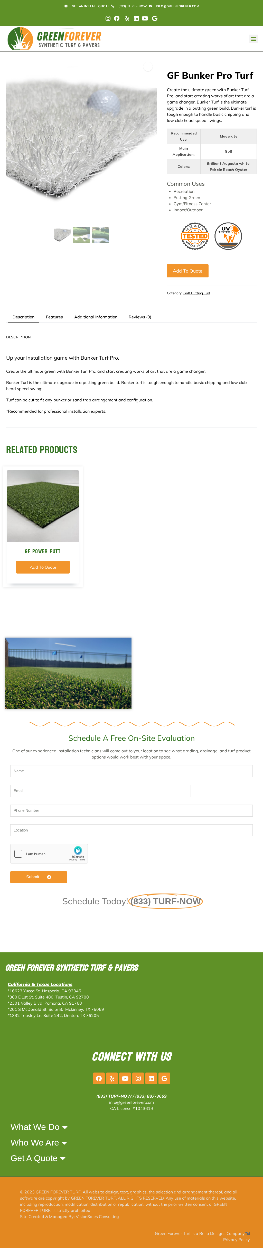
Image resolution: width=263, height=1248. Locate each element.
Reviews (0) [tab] (140, 316)
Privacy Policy (236, 1239)
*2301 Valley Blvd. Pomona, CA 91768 (45, 1003)
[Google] (164, 1078)
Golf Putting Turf (196, 293)
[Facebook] (99, 1078)
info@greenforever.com (131, 1102)
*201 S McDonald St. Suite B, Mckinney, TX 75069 (56, 1009)
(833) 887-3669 (151, 1096)
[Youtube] (125, 1078)
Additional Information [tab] (95, 316)
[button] (253, 39)
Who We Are (35, 1142)
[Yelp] (112, 1078)
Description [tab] (23, 316)
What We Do (35, 1127)
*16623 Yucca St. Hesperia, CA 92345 (44, 990)
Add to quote (187, 271)
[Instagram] (138, 1078)
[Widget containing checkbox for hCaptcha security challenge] (49, 854)
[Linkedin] (151, 1078)
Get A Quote (34, 1158)
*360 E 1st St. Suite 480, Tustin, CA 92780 (48, 997)
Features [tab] (54, 316)
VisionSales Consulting (97, 1216)
